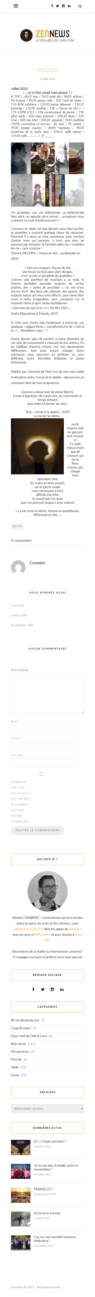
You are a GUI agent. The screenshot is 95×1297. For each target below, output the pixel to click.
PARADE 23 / (43, 1189)
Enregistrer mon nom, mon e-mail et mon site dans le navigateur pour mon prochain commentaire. (20, 802)
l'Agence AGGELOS (27, 929)
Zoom (15, 1075)
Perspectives (20, 1051)
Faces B (74, 929)
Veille (15, 1067)
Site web (17, 755)
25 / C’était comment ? (50, 1141)
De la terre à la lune (47, 1213)
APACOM (41, 934)
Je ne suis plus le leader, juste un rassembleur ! (56, 1167)
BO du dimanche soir (25, 1020)
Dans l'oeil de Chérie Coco (29, 1036)
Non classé (47, 69)
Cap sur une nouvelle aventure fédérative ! (55, 1239)
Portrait (16, 1059)
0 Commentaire (21, 540)
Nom (15, 721)
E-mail (16, 738)
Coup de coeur (21, 1028)
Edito (17, 526)
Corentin (37, 562)
